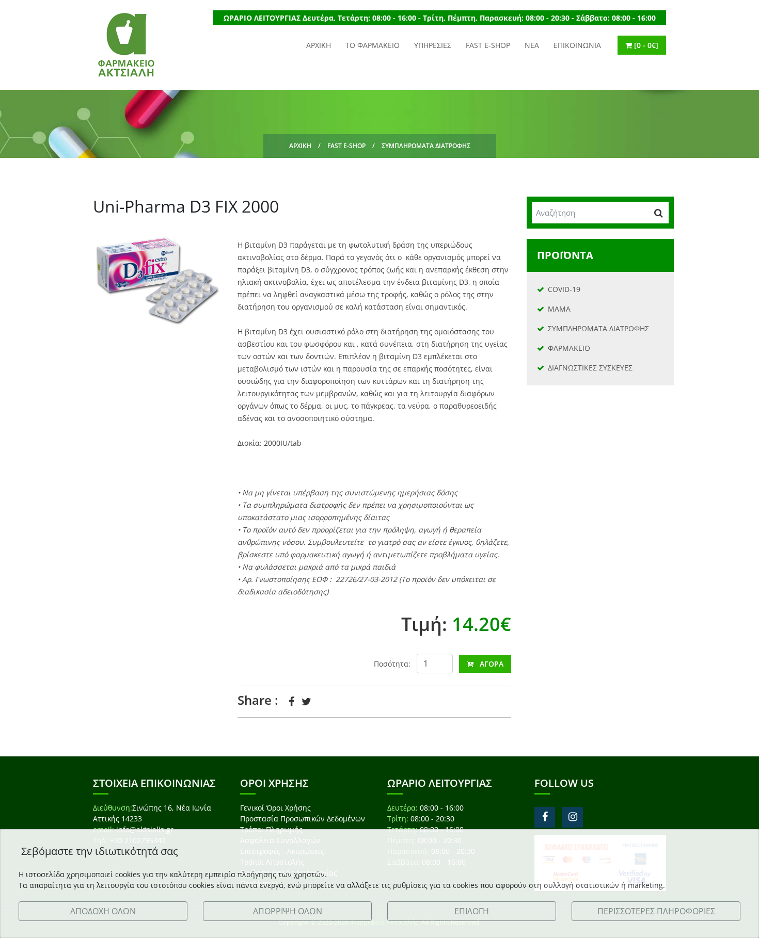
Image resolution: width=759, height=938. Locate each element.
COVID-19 (564, 289)
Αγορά (488, 664)
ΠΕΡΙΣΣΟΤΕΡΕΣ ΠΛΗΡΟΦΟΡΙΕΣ (656, 911)
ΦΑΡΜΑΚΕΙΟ (569, 348)
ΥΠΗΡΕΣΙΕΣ (432, 45)
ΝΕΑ (532, 45)
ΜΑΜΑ (559, 309)
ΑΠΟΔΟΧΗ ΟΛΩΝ (103, 911)
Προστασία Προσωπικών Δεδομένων (302, 818)
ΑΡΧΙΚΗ (318, 45)
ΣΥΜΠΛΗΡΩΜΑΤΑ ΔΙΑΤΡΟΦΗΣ (426, 145)
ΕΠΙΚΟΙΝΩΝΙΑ (577, 45)
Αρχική (300, 145)
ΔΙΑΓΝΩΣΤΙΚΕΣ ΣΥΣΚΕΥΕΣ (590, 368)
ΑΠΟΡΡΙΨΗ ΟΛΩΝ (287, 911)
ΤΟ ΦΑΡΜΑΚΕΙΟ (372, 45)
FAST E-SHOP (488, 45)
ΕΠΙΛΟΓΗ (471, 911)
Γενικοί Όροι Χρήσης (275, 808)
